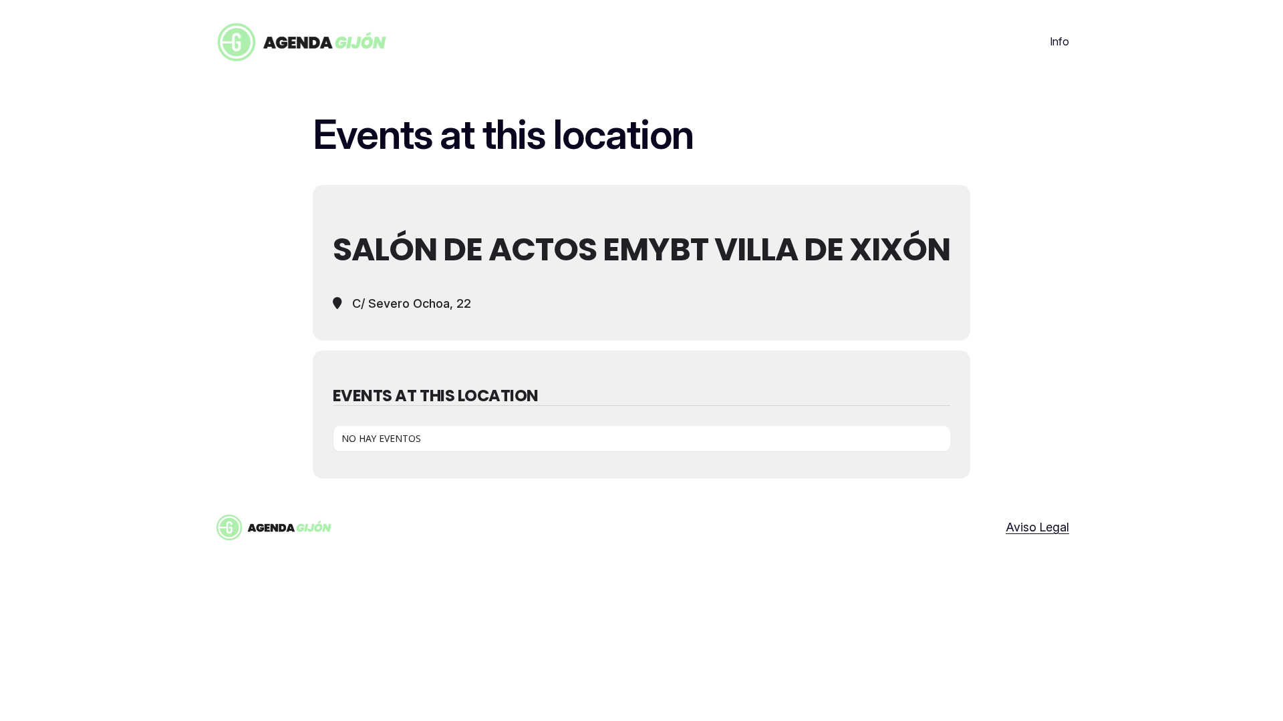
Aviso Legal (1037, 527)
